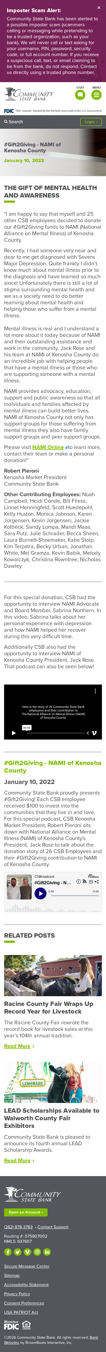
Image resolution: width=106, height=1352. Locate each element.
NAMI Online (48, 447)
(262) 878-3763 (18, 1227)
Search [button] (16, 122)
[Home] (29, 94)
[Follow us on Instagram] (37, 1252)
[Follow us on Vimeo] (27, 1252)
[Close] (99, 7)
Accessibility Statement (26, 1285)
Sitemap (12, 1275)
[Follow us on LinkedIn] (47, 1252)
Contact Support (53, 1227)
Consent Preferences (24, 1303)
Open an (24, 1212)
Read (19, 1046)
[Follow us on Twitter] (17, 1252)
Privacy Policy (17, 1294)
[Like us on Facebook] (8, 1252)
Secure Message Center (26, 1266)
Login (93, 122)
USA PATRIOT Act (21, 1312)
